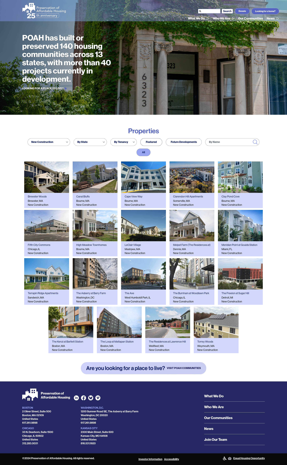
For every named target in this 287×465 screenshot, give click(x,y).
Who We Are (221, 18)
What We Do (196, 18)
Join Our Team (215, 439)
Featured (151, 142)
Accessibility (171, 459)
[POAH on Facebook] (83, 398)
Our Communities (250, 18)
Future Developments (184, 142)
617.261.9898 (29, 422)
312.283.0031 (30, 443)
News (271, 18)
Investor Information (150, 459)
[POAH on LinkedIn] (76, 398)
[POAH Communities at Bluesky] (90, 398)
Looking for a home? (265, 11)
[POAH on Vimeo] (98, 398)
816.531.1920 (88, 443)
